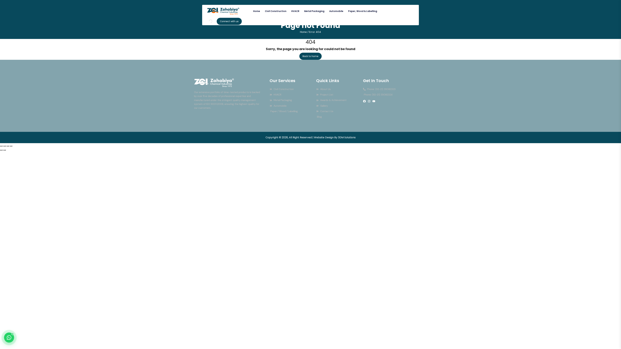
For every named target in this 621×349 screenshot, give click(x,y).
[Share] (7, 146)
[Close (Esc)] (11, 146)
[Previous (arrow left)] (1, 150)
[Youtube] (373, 101)
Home (256, 11)
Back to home (310, 56)
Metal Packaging (314, 11)
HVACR (295, 11)
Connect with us (229, 21)
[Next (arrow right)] (4, 150)
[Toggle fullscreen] (4, 146)
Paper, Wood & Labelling (362, 11)
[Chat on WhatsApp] (9, 338)
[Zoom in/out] (1, 146)
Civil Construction (275, 11)
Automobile (336, 11)
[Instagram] (369, 101)
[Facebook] (364, 101)
